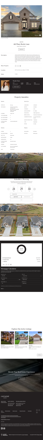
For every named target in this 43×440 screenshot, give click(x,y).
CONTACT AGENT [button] (16, 86)
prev (4, 35)
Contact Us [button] (21, 378)
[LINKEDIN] (37, 412)
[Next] (34, 189)
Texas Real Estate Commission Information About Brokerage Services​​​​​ (11, 416)
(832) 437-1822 (3, 401)
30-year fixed (25, 275)
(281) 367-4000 (18, 405)
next (6, 35)
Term (23, 274)
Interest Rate (3, 281)
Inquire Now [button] (21, 49)
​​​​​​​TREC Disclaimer (3, 417)
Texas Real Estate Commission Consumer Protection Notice (9, 415)
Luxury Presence (25, 434)
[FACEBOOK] (37, 410)
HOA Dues (23, 281)
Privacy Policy (39, 434)
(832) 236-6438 (10, 405)
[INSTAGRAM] (39, 410)
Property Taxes (6, 259)
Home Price (3, 274)
